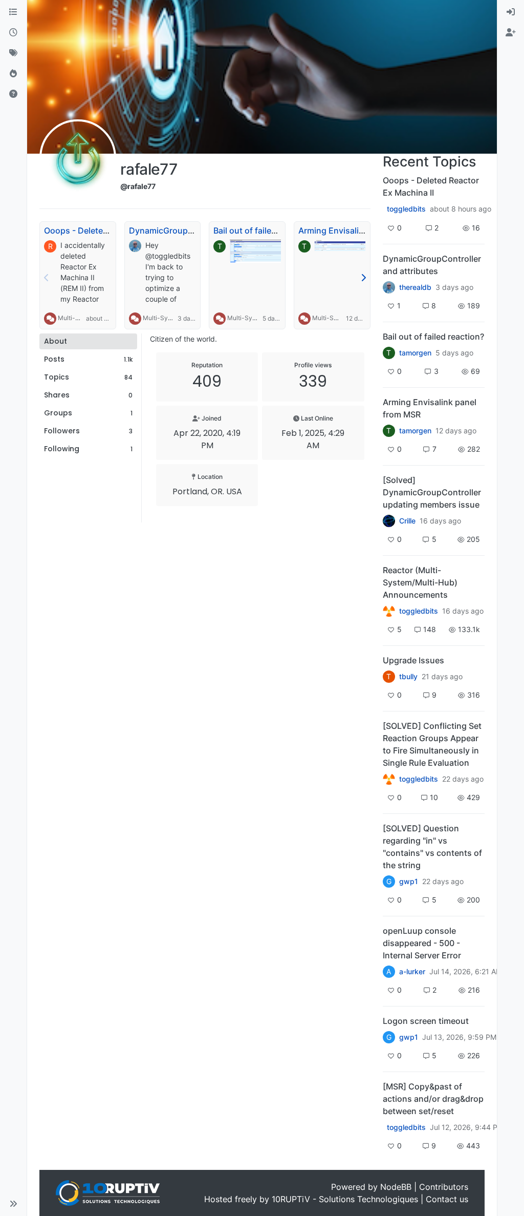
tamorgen (415, 353)
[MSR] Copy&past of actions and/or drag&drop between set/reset (433, 1098)
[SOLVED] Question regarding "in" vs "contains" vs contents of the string (432, 846)
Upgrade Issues (413, 660)
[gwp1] (389, 779)
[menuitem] (510, 12)
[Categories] (13, 12)
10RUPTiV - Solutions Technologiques (345, 1199)
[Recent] (13, 33)
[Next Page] (363, 277)
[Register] (510, 33)
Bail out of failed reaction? (264, 230)
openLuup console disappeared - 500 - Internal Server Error (422, 943)
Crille (407, 521)
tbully (408, 676)
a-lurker (412, 971)
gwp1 (408, 881)
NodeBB (395, 1187)
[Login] (510, 12)
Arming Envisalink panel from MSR (365, 230)
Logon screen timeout (426, 1021)
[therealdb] (389, 287)
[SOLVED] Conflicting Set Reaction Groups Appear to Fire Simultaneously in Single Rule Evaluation (432, 744)
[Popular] (13, 74)
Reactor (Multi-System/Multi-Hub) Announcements (420, 582)
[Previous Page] (46, 277)
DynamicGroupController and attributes (432, 265)
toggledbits (406, 209)
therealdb (415, 287)
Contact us (447, 1199)
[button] (13, 1204)
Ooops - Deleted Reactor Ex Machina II (431, 186)
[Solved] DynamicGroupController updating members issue (432, 492)
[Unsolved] (13, 94)
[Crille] (389, 521)
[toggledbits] (389, 611)
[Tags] (13, 53)
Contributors (443, 1187)
